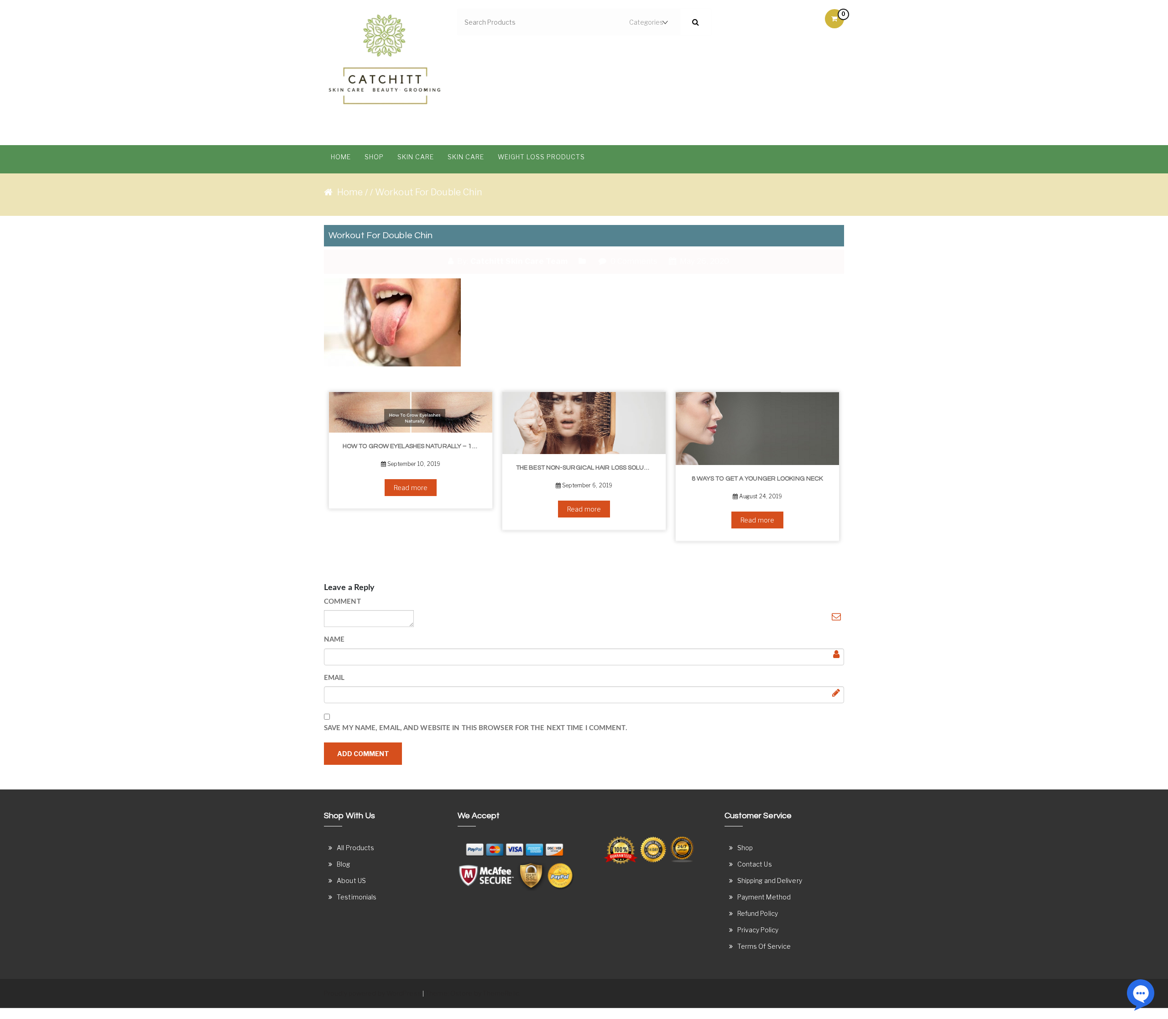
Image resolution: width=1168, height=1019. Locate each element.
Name (334, 639)
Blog (343, 864)
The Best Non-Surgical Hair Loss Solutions (587, 468)
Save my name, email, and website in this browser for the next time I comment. (475, 728)
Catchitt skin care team (519, 261)
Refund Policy (757, 913)
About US (351, 880)
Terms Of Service (764, 946)
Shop (374, 157)
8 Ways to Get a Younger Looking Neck (758, 479)
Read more (411, 487)
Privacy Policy (757, 930)
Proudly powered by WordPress (372, 993)
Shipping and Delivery (769, 880)
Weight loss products (541, 157)
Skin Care (415, 157)
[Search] (695, 22)
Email (334, 677)
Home (341, 157)
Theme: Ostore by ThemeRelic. (473, 993)
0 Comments (632, 261)
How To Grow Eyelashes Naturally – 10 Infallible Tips (414, 446)
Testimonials (356, 897)
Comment (342, 601)
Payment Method (764, 897)
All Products (355, 848)
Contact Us (754, 864)
